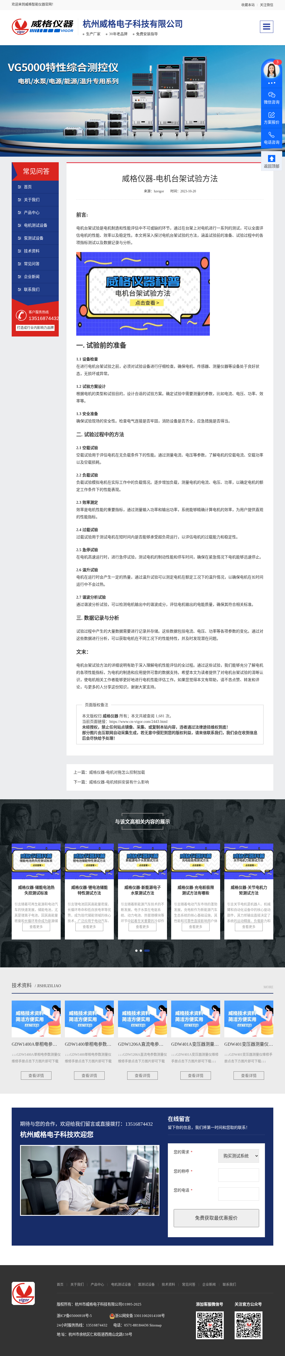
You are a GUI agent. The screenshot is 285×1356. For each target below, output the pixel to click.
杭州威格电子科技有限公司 (133, 23)
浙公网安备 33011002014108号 (140, 1316)
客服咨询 (191, 710)
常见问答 (32, 264)
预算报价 (155, 710)
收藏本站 (248, 5)
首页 (28, 187)
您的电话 (183, 1190)
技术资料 (32, 251)
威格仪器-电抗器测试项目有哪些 (213, 863)
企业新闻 (32, 277)
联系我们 (32, 289)
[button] (138, 951)
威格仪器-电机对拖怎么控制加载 (117, 772)
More (268, 987)
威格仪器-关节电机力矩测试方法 (160, 863)
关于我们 (32, 200)
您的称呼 (183, 1171)
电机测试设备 (35, 225)
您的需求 (183, 1152)
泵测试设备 (33, 238)
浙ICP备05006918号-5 (74, 1316)
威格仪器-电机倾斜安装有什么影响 (119, 782)
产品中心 (32, 212)
